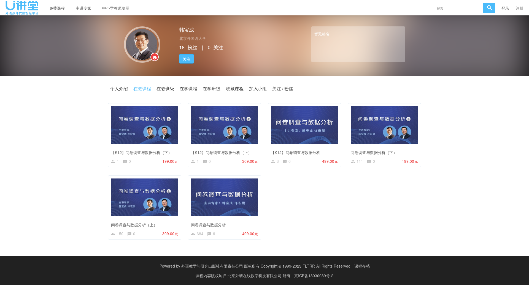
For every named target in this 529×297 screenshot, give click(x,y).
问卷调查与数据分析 (208, 224)
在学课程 (188, 88)
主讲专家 (83, 8)
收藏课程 (235, 88)
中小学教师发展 (115, 8)
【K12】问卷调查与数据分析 (295, 152)
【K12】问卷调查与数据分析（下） (141, 152)
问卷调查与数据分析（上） (134, 224)
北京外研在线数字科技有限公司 (255, 275)
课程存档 (362, 266)
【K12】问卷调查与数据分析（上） (221, 152)
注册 (519, 8)
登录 (505, 8)
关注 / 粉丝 (282, 88)
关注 (186, 59)
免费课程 (57, 8)
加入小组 (258, 88)
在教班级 (165, 88)
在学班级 (211, 88)
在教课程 (142, 88)
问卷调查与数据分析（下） (374, 152)
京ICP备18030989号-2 (313, 275)
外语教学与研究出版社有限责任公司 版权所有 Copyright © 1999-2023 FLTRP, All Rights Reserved (265, 266)
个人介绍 (119, 88)
